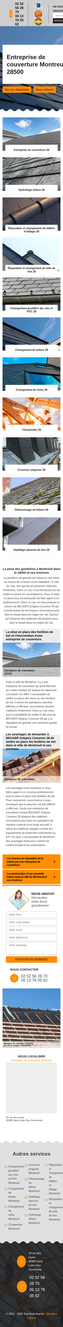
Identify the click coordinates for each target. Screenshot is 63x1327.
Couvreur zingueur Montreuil (33, 1168)
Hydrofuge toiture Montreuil (33, 1218)
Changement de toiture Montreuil (13, 1194)
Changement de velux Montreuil (13, 1212)
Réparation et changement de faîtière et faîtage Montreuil (54, 1179)
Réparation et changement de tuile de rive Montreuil (54, 1209)
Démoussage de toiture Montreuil (33, 1184)
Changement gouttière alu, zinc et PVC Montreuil (13, 1174)
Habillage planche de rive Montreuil (33, 1202)
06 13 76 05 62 (19, 20)
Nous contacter (45, 89)
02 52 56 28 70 (19, 8)
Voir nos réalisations (17, 89)
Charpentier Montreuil (13, 1226)
